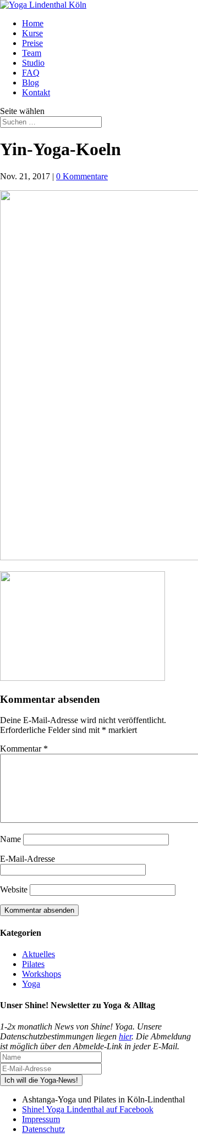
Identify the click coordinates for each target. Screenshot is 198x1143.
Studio (33, 62)
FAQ (31, 72)
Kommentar (24, 748)
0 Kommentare (82, 176)
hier (125, 1036)
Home (32, 23)
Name (10, 839)
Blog (30, 82)
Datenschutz (43, 1129)
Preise (32, 43)
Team (31, 53)
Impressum (41, 1119)
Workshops (41, 974)
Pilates (33, 964)
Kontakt (36, 92)
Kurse (32, 33)
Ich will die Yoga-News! (41, 1080)
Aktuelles (38, 954)
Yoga (31, 983)
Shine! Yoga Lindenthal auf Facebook (87, 1109)
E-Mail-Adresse (27, 858)
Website (14, 889)
